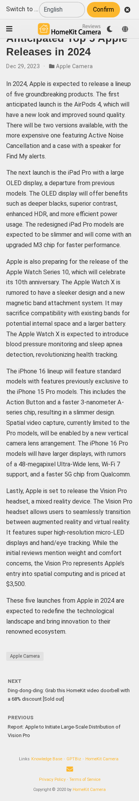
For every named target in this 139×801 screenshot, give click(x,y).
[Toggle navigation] (9, 29)
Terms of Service (84, 779)
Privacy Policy (52, 779)
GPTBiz (73, 758)
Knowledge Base (46, 758)
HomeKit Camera (102, 758)
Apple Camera (74, 66)
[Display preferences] (109, 29)
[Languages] (125, 29)
